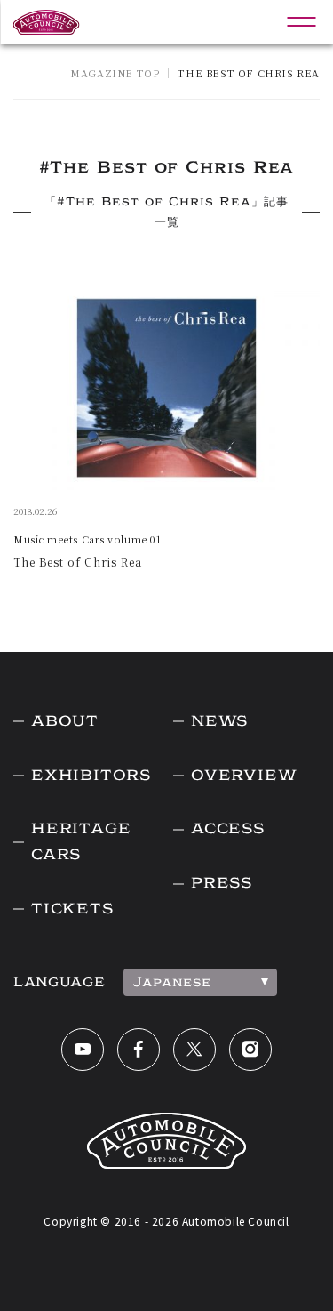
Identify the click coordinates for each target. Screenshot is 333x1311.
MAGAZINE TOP (114, 73)
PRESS (221, 882)
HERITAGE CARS (81, 841)
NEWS (219, 720)
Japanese (172, 982)
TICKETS (72, 908)
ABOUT (65, 720)
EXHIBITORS (91, 775)
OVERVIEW (244, 775)
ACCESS (228, 828)
